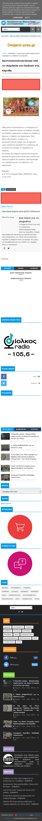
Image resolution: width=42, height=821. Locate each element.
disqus (20, 268)
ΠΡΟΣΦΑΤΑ (8, 429)
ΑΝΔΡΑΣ (5, 588)
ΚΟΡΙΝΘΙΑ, (26, 77)
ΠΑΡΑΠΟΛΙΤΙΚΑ (14, 595)
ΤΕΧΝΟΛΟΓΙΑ (27, 599)
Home (4, 53)
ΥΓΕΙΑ (37, 599)
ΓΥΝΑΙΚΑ (27, 588)
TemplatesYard (23, 815)
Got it (27, 17)
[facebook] (19, 612)
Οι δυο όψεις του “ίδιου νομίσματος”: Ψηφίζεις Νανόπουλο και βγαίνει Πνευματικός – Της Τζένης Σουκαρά (24, 457)
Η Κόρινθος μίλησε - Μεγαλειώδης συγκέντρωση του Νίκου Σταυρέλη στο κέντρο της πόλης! (25, 436)
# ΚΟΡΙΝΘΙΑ (11, 189)
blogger (7, 268)
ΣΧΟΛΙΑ (34, 429)
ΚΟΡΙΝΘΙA (34, 591)
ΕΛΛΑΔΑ (15, 591)
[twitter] (22, 612)
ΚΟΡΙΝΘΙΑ (11, 53)
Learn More (18, 17)
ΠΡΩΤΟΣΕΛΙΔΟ (7, 599)
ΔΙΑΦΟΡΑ (5, 591)
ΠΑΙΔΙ (4, 595)
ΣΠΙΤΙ (18, 599)
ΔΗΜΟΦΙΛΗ (21, 429)
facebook (34, 268)
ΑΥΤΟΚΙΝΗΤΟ (16, 588)
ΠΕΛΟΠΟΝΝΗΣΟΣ (29, 595)
